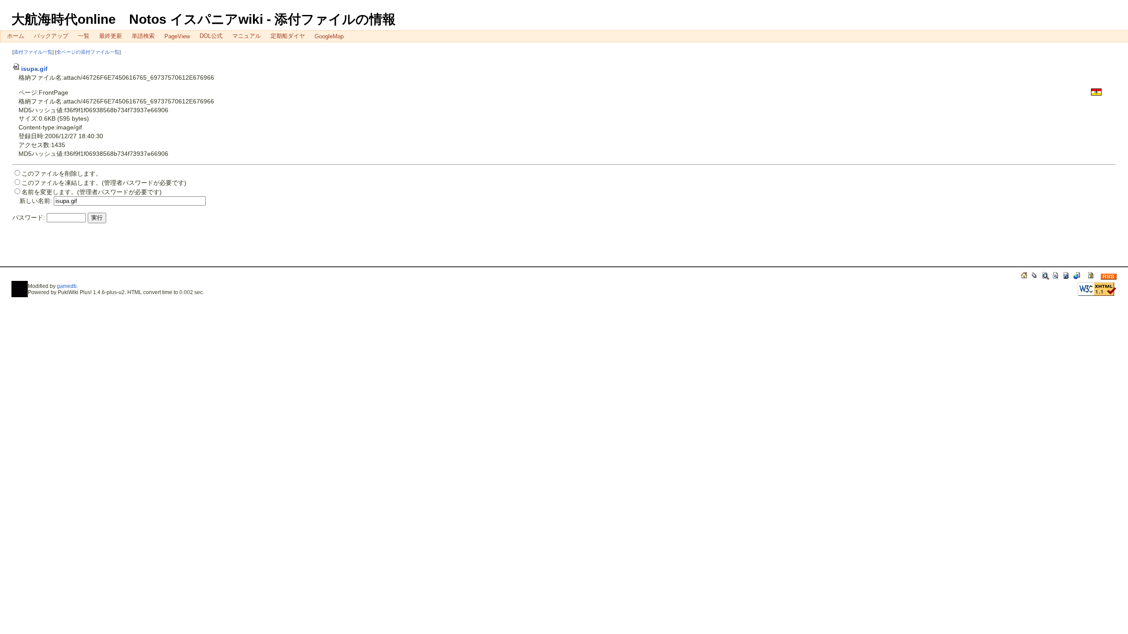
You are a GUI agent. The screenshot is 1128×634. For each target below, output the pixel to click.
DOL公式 (211, 36)
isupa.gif (34, 68)
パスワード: (28, 217)
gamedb (67, 286)
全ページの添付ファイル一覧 (87, 52)
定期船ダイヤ (288, 36)
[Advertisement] (115, 249)
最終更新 (110, 36)
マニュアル (246, 36)
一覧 (83, 36)
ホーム (15, 36)
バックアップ (51, 36)
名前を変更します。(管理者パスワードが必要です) (92, 191)
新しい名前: (35, 200)
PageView (177, 36)
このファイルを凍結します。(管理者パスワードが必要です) (104, 182)
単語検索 (143, 36)
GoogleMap (329, 36)
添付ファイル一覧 (33, 52)
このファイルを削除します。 (62, 173)
